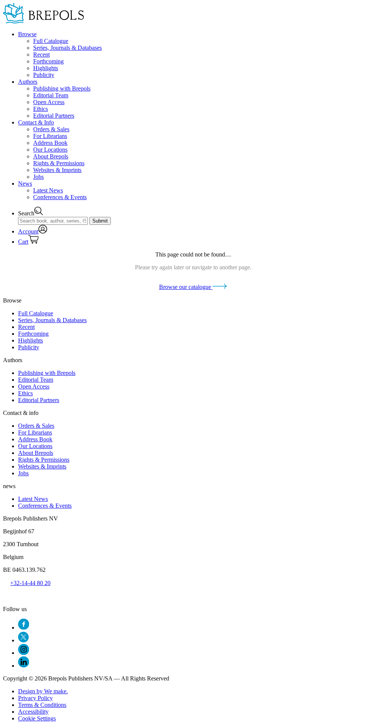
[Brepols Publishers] (43, 21)
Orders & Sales (51, 129)
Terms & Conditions (42, 705)
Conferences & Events (60, 197)
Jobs (38, 177)
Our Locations (50, 149)
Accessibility (33, 711)
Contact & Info (36, 122)
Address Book (50, 143)
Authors (27, 81)
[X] (23, 640)
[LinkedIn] (23, 665)
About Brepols (50, 156)
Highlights (45, 68)
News (25, 183)
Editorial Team (50, 95)
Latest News (48, 190)
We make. (43, 691)
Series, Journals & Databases (67, 48)
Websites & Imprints (57, 170)
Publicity (43, 75)
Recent (41, 54)
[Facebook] (23, 627)
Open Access (48, 102)
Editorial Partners (53, 115)
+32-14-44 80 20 (30, 583)
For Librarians (50, 136)
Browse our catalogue (186, 287)
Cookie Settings (37, 718)
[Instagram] (23, 653)
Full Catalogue (50, 41)
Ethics (40, 109)
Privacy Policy (35, 698)
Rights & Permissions (58, 163)
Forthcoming (48, 61)
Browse (27, 34)
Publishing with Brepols (61, 88)
